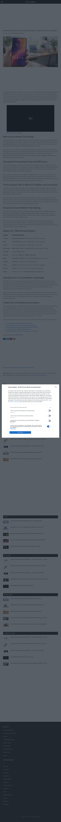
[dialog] (30, 411)
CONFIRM (20, 432)
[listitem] (30, 407)
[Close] (56, 387)
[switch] (49, 411)
